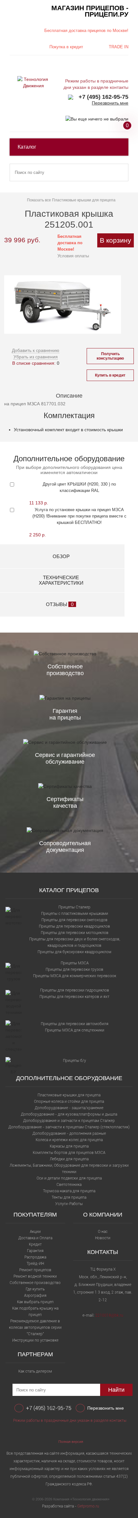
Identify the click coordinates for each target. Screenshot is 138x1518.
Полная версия (70, 1442)
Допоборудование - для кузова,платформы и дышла (69, 1114)
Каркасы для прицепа (69, 1146)
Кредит (35, 1244)
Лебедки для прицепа (69, 1159)
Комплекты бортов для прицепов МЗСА (69, 1152)
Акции (35, 1231)
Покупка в (66, 46)
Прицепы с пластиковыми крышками (74, 913)
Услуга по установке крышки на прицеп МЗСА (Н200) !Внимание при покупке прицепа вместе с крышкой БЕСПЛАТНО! (79, 516)
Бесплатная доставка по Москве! (69, 243)
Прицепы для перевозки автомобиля (74, 1024)
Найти (116, 1390)
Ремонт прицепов (35, 1270)
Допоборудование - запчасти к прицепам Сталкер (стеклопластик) (69, 1127)
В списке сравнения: (34, 363)
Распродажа (35, 1257)
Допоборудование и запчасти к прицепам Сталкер (69, 1120)
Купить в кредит (110, 375)
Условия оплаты (73, 255)
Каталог (27, 147)
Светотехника (69, 1184)
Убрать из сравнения (35, 356)
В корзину (115, 240)
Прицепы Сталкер (74, 907)
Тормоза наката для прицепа (69, 1191)
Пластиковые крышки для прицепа (69, 1095)
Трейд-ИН (35, 1263)
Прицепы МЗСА (75, 963)
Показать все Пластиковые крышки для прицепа (71, 200)
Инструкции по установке (35, 1340)
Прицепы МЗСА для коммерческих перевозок (74, 976)
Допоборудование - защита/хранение (69, 1108)
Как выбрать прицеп (35, 1302)
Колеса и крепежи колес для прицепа (69, 1140)
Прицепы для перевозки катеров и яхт (74, 996)
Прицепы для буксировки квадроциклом (74, 952)
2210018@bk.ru (109, 1315)
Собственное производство (35, 1283)
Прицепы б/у (74, 1060)
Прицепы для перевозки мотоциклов (74, 932)
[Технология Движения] (33, 82)
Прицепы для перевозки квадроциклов (74, 926)
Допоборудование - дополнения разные (69, 1133)
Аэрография (35, 1295)
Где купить (35, 1289)
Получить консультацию (110, 356)
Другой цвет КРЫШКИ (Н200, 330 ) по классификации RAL (79, 487)
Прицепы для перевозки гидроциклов (74, 990)
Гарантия (35, 1251)
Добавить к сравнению (35, 350)
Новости (102, 1238)
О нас (103, 1231)
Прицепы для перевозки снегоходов (74, 920)
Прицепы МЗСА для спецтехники (74, 1030)
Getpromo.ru (88, 1506)
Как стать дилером (35, 1371)
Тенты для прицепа (69, 1197)
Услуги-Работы (69, 1204)
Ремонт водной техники (35, 1276)
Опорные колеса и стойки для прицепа (69, 1101)
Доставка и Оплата (35, 1238)
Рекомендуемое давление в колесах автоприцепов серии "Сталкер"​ (35, 1327)
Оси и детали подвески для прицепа (69, 1178)
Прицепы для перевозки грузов (74, 969)
